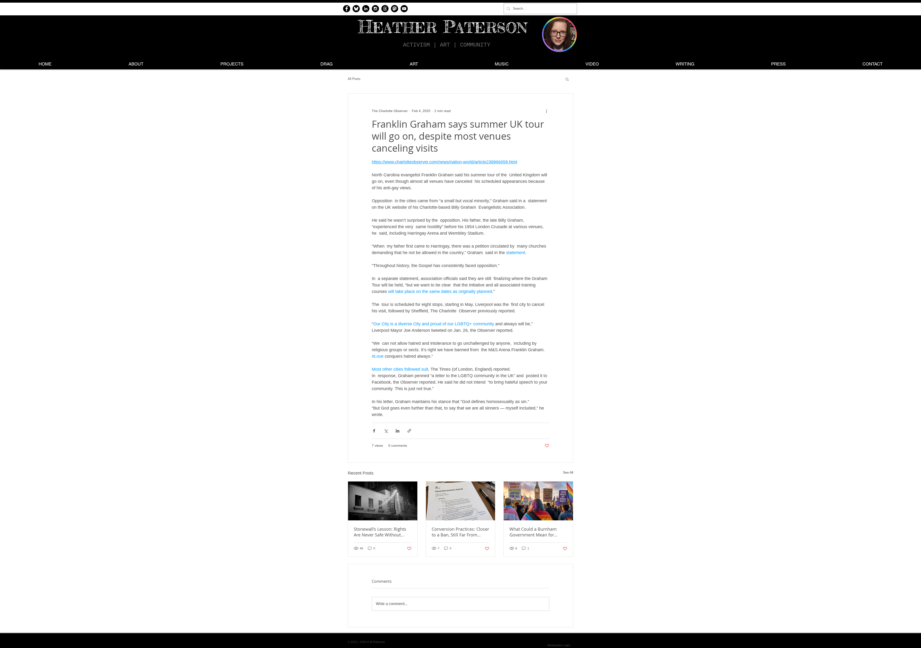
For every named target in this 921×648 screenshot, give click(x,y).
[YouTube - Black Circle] (404, 8)
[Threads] (385, 8)
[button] (567, 79)
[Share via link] (409, 430)
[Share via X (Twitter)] (386, 430)
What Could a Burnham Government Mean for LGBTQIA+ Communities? (534, 532)
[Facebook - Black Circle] (346, 8)
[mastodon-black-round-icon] (394, 8)
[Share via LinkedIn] (397, 430)
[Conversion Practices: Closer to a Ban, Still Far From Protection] (460, 501)
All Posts (354, 79)
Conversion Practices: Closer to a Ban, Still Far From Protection (460, 532)
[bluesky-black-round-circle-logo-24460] (356, 8)
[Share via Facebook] (374, 430)
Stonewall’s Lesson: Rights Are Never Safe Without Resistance (380, 532)
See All (568, 472)
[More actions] (546, 111)
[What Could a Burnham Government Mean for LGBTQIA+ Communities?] (538, 501)
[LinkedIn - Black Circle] (365, 8)
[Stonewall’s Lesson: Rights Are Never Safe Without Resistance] (382, 501)
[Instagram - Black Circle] (375, 8)
